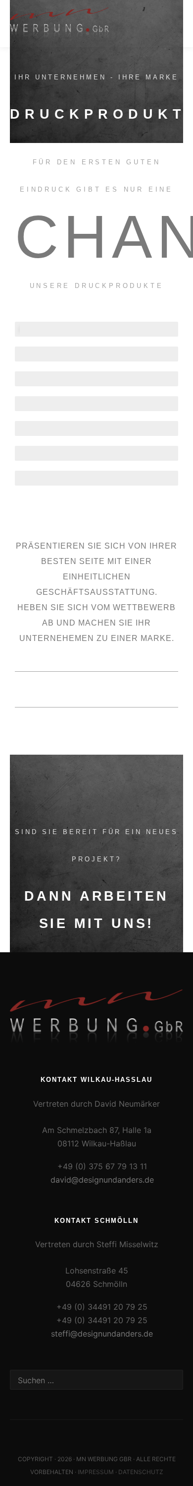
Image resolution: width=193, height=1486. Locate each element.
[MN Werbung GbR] (59, 23)
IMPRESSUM (96, 1472)
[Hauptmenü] (174, 23)
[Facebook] (96, 1433)
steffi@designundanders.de (102, 1334)
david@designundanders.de (102, 1180)
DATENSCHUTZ (140, 1472)
